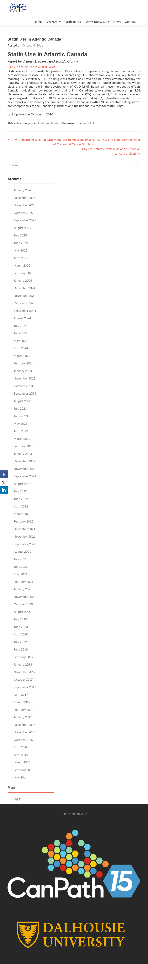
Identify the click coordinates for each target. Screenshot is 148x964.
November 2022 (24, 468)
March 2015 (22, 762)
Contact (130, 21)
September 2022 (25, 476)
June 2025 (21, 243)
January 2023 (23, 453)
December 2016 (24, 724)
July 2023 (20, 408)
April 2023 (21, 431)
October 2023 (23, 386)
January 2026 (23, 190)
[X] (4, 482)
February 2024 (23, 363)
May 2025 (20, 250)
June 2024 (21, 333)
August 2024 (22, 318)
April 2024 (21, 348)
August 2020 (22, 611)
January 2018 (23, 664)
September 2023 (25, 393)
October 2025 (23, 212)
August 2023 (22, 401)
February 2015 (23, 770)
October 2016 (23, 739)
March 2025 (22, 265)
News (117, 21)
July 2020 (20, 619)
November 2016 (24, 732)
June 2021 (21, 566)
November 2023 (24, 378)
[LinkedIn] (4, 490)
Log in (18, 799)
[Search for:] (74, 165)
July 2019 (20, 642)
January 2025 (23, 280)
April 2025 (21, 258)
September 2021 (25, 544)
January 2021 (23, 589)
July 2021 (20, 559)
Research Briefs (51, 123)
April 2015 (21, 754)
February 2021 (23, 581)
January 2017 (23, 717)
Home (38, 21)
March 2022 (22, 514)
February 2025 (23, 273)
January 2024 (23, 371)
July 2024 (20, 325)
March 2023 (22, 438)
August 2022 (22, 483)
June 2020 (21, 627)
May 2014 (20, 777)
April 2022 (21, 506)
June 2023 (21, 416)
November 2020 (24, 596)
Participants (72, 21)
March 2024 (22, 355)
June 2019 (21, 649)
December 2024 (24, 288)
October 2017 (23, 679)
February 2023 (23, 446)
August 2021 (22, 551)
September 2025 (25, 220)
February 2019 (23, 657)
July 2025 (20, 235)
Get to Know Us (96, 22)
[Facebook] (4, 474)
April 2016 (21, 747)
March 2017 (22, 702)
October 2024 (23, 303)
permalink (88, 123)
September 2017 (25, 687)
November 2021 (24, 536)
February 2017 (23, 709)
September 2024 (25, 310)
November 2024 (24, 295)
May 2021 (20, 574)
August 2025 (22, 228)
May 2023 (20, 423)
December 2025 (24, 197)
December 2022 (24, 461)
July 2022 (20, 491)
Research (51, 22)
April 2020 (21, 634)
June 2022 (21, 499)
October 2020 (23, 604)
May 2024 (20, 340)
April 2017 (21, 694)
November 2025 (24, 205)
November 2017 (24, 672)
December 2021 (24, 529)
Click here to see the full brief (32, 67)
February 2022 (23, 521)
